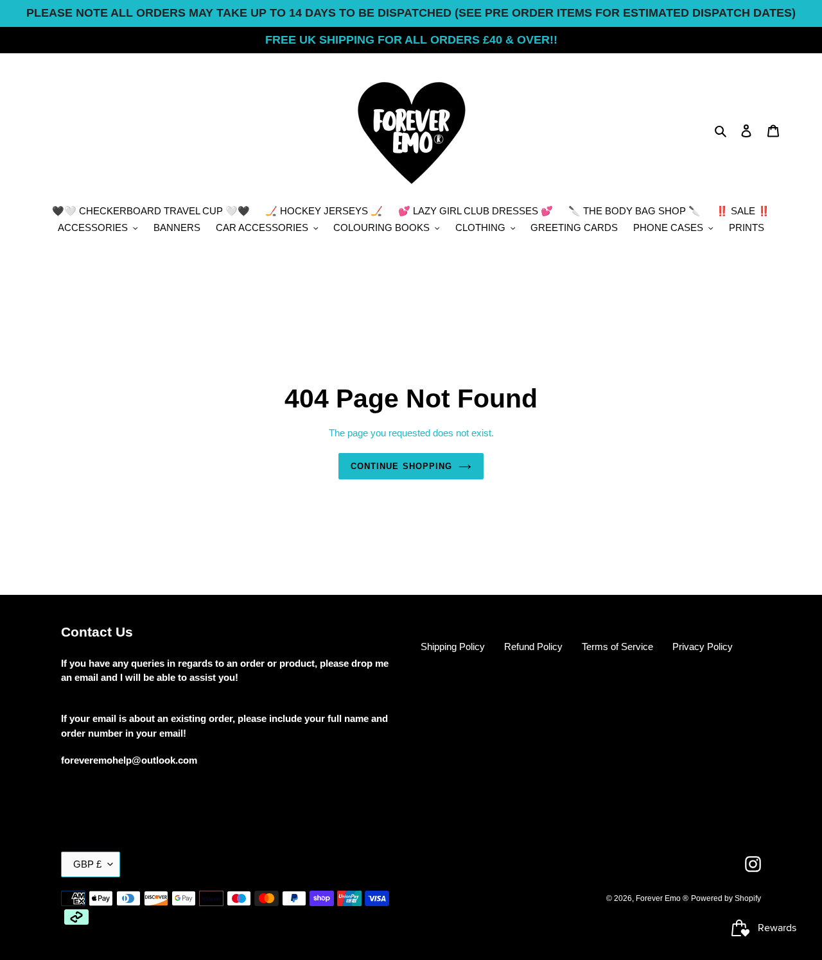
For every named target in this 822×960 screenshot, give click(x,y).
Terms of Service (617, 646)
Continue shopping (401, 466)
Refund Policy (533, 646)
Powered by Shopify (726, 898)
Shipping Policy (453, 646)
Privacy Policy (702, 646)
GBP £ (87, 864)
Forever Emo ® (662, 898)
